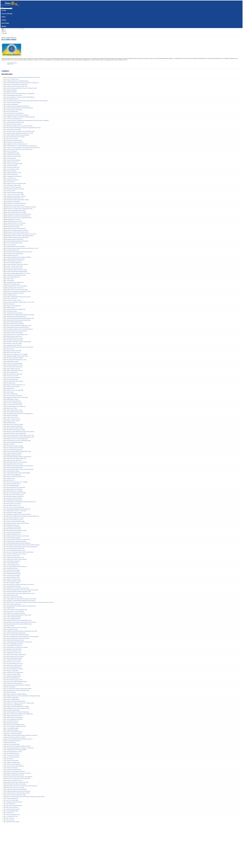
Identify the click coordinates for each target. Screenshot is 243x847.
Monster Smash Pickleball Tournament (14, 658)
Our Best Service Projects (12, 165)
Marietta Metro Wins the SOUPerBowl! (15, 239)
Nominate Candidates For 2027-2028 (14, 715)
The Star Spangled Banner (12, 485)
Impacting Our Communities (12, 722)
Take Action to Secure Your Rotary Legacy (15, 494)
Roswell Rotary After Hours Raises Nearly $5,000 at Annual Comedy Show (22, 785)
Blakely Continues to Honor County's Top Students (17, 289)
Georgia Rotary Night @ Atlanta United (15, 287)
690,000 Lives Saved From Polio (13, 579)
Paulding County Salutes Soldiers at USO (15, 198)
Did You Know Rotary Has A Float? (14, 651)
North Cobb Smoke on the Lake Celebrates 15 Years (17, 86)
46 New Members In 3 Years (13, 169)
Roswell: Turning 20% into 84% (13, 129)
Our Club (4, 10)
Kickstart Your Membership (12, 104)
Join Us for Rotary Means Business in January (16, 550)
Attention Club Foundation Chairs (13, 676)
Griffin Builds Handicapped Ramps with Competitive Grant (18, 509)
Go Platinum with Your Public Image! (14, 683)
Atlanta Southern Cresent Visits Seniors (15, 260)
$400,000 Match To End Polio (13, 153)
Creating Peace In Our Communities (14, 659)
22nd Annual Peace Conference (13, 471)
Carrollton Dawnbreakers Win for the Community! (17, 269)
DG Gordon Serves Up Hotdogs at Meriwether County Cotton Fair (20, 584)
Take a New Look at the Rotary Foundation (15, 507)
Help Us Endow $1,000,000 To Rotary (14, 805)
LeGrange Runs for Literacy (12, 629)
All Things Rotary (10, 280)
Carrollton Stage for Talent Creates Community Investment (19, 214)
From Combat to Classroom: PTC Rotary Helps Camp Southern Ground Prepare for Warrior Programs (27, 100)
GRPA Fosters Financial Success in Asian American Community (20, 125)
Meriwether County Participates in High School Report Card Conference (21, 622)
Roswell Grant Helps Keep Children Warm (15, 548)
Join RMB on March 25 (12, 295)
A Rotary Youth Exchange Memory (14, 616)
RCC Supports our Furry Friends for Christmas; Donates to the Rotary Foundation (23, 544)
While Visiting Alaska (11, 692)
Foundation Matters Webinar (12, 562)
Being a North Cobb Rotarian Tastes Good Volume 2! (17, 778)
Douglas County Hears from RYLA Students (16, 521)
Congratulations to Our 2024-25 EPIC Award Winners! (18, 115)
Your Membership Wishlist (12, 568)
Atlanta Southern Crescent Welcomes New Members (17, 647)
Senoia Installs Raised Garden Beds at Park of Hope (17, 241)
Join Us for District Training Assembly (14, 242)
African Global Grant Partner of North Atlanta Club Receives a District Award (22, 82)
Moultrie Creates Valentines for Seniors (15, 268)
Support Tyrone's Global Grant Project (14, 665)
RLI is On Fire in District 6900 (13, 744)
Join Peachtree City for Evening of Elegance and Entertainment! (19, 776)
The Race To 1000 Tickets (12, 767)
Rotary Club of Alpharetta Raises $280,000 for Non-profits (19, 291)
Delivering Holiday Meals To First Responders (16, 487)
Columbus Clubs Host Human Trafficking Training (17, 271)
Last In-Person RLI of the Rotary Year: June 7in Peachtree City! (20, 149)
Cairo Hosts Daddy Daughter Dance (14, 262)
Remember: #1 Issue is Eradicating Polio (15, 253)
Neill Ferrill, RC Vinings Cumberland (14, 512)
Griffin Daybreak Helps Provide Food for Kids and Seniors (18, 791)
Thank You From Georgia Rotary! (14, 160)
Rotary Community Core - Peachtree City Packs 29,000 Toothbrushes (20, 97)
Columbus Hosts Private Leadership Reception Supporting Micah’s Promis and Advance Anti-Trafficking (28, 120)
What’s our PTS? (10, 278)
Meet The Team (10, 758)
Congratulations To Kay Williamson (14, 176)
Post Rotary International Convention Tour (15, 496)
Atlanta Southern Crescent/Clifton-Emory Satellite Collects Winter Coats (21, 501)
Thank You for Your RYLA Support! (14, 124)
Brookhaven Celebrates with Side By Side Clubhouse (18, 237)
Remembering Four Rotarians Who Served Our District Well (19, 514)
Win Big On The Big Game (12, 379)
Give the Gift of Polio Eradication (13, 537)
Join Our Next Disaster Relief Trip (13, 377)
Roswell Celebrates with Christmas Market (15, 323)
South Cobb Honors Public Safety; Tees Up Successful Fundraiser (20, 107)
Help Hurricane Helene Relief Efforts (14, 649)
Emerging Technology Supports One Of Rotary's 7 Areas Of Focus (20, 748)
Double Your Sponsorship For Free (14, 764)
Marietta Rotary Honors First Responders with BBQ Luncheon (19, 624)
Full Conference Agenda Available (14, 185)
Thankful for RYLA (11, 607)
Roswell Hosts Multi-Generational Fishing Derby (17, 530)
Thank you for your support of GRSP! (14, 163)
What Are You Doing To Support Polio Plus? (16, 724)
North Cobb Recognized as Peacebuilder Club (16, 309)
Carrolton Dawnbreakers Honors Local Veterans (16, 553)
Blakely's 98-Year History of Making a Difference (17, 694)
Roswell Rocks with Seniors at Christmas (15, 339)
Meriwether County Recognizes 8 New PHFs (16, 429)
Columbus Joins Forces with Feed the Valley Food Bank (18, 793)
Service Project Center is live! (13, 721)
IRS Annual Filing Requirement (13, 677)
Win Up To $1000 (10, 625)
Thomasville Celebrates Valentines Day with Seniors (17, 264)
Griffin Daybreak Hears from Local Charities (16, 246)
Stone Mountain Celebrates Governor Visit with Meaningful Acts (20, 329)
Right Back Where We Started (13, 525)
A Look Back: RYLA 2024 (11, 816)
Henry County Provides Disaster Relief (15, 597)
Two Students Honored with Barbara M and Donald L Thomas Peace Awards (22, 248)
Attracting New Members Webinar (14, 674)
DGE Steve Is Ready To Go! (13, 162)
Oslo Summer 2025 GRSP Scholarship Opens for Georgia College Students (22, 546)
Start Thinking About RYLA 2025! (14, 505)
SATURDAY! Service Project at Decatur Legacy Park (18, 588)
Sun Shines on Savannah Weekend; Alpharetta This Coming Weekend (21, 600)
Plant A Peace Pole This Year (12, 807)
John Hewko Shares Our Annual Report (15, 491)
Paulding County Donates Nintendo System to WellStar (18, 706)
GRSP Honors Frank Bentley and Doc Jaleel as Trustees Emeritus (20, 347)
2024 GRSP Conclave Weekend (12, 821)
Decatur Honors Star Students (13, 226)
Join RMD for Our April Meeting (13, 201)
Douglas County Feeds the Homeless (14, 140)
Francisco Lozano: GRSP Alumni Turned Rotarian (17, 681)
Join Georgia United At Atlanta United (14, 374)
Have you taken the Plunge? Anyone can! (15, 519)
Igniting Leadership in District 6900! (14, 350)
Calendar (4, 20)
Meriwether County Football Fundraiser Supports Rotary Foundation (20, 314)
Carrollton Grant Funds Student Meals (14, 109)
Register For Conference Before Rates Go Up (16, 384)
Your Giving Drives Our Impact (13, 575)
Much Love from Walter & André (13, 814)
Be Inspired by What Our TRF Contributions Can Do (18, 232)
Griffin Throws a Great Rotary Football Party (16, 613)
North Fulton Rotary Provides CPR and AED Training (17, 327)
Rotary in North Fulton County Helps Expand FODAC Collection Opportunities (23, 636)
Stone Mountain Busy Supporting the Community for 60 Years (19, 133)
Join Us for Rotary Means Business (14, 604)
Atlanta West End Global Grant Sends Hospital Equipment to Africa (20, 318)
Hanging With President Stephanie (14, 573)
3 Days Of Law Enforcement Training (14, 363)
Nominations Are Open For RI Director (14, 802)
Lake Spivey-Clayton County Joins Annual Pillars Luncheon (19, 217)
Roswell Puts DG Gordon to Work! (14, 528)
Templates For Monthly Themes (13, 762)
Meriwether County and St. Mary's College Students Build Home (20, 235)
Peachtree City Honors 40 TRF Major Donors (16, 228)
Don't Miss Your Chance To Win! (13, 352)
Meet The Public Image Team (12, 98)
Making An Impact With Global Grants (14, 370)
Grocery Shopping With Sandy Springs (14, 719)
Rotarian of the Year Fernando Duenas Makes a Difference (18, 746)
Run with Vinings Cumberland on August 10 (16, 771)
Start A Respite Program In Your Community (16, 136)
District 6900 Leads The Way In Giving (15, 365)
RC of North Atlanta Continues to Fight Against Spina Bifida (19, 688)
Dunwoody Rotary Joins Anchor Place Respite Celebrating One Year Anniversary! (23, 77)
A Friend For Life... (10, 812)
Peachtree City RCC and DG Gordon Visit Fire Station (18, 536)
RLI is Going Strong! (11, 686)
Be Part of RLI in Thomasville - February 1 (15, 518)
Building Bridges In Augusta (12, 361)
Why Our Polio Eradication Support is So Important (17, 230)
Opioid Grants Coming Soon (13, 179)
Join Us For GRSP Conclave (13, 79)
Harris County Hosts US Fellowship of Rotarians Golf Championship (20, 93)
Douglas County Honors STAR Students (15, 293)
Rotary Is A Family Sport (12, 151)
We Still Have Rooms (11, 383)
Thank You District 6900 (12, 90)
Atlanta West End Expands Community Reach (16, 633)
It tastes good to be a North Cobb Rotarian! (15, 766)
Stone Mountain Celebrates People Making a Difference (18, 199)
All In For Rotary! (10, 388)
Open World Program (10, 803)
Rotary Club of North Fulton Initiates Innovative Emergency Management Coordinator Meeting (25, 796)
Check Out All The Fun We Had (13, 154)
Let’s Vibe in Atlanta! (11, 244)
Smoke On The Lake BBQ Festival (14, 305)
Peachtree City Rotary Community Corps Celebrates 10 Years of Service (21, 233)
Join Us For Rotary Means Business (14, 667)
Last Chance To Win (11, 190)
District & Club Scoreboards (12, 760)
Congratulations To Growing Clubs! (14, 652)
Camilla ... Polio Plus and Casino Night (15, 266)
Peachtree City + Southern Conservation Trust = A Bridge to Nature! (20, 703)
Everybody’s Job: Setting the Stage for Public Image (17, 84)
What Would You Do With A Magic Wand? (16, 749)
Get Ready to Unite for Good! (13, 250)
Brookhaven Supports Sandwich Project (15, 332)
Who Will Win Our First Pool (13, 753)
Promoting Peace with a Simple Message (15, 142)
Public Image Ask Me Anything (13, 570)
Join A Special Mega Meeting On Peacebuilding (16, 492)
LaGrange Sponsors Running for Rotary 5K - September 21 (19, 685)
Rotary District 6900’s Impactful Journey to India (16, 359)
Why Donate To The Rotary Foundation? (15, 357)
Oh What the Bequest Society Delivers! (14, 95)
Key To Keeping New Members (13, 582)
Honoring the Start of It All (12, 255)
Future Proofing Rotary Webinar (13, 577)
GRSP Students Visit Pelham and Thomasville (16, 203)
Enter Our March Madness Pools (13, 277)
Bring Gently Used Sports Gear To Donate (15, 188)
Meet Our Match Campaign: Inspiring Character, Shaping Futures (20, 713)
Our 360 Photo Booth (11, 158)
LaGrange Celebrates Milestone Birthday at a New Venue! (18, 273)
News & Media (5, 23)
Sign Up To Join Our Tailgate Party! (14, 187)
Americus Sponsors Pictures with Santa (14, 313)
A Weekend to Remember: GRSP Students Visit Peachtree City (19, 642)
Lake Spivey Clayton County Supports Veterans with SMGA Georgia (21, 131)
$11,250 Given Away (11, 178)
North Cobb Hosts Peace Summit (13, 586)
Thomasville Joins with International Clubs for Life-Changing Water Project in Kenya (24, 127)
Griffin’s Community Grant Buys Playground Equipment (18, 135)
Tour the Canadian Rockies (12, 372)
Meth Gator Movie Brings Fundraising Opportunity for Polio (19, 591)
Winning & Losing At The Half (13, 386)
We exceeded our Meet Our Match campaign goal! (17, 566)
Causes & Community (7, 13)
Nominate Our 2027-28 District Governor (15, 672)
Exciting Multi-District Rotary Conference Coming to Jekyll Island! (20, 469)
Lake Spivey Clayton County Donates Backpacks (17, 789)
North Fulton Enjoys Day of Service (14, 221)
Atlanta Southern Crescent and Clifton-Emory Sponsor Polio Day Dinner (21, 598)
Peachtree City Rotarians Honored (14, 534)
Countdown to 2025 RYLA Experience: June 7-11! (17, 144)
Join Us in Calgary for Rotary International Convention (18, 634)
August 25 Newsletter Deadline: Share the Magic (16, 794)
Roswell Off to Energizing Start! (13, 710)
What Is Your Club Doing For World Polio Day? (16, 654)
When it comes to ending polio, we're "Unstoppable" (17, 354)
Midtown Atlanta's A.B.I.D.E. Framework (15, 656)
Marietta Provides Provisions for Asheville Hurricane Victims (19, 620)
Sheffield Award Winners (12, 91)
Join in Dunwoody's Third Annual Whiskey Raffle (17, 609)
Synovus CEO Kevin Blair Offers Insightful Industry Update (19, 325)
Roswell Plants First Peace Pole (14, 740)
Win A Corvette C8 (10, 818)
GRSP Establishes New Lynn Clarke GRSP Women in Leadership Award (22, 145)
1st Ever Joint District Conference (13, 809)
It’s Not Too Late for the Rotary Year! (14, 118)
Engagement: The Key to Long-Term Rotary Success (17, 334)
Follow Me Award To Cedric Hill (13, 156)
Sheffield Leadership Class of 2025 (14, 172)
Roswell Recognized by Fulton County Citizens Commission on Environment (22, 589)
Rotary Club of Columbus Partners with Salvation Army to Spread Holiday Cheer (23, 516)
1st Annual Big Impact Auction (13, 564)
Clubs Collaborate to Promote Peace (14, 532)
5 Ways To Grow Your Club (12, 375)
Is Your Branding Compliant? (13, 728)
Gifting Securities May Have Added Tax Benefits (17, 559)
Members (4, 26)
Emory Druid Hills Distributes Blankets (15, 322)
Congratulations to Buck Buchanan (14, 527)
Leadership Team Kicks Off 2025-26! (14, 345)
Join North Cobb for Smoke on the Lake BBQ (16, 212)
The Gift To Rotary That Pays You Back (15, 668)
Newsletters (3, 31)
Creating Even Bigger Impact (12, 697)
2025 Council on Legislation (12, 138)
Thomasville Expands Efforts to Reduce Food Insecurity (18, 638)
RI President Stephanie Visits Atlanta (14, 751)
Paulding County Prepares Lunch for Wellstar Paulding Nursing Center (21, 116)
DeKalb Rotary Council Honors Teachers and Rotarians (18, 215)
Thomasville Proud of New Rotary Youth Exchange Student (19, 320)
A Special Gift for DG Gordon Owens (14, 645)
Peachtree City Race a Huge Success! (14, 336)
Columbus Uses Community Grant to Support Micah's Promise (20, 208)
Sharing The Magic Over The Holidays (14, 489)
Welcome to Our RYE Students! (13, 699)
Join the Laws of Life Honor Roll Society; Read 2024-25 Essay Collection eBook (23, 147)
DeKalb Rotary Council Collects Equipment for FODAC (18, 708)
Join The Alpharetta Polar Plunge (13, 618)
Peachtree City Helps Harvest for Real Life (15, 775)
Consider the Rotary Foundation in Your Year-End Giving (18, 539)
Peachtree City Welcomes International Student (16, 701)
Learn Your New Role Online (12, 800)
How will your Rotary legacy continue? (14, 679)
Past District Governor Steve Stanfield (14, 498)
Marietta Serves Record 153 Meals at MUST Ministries (18, 523)
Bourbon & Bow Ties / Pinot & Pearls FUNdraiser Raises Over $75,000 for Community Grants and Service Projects (30, 602)
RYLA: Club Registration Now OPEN (14, 643)
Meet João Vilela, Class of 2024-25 (14, 503)
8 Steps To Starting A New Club (13, 368)
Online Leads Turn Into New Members (14, 731)
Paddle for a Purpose (11, 307)
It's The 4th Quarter (11, 181)
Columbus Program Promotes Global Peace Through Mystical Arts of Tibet (22, 631)
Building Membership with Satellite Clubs (15, 282)
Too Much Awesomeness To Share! (14, 300)
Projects (4, 17)
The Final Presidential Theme (12, 811)
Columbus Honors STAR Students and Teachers (16, 275)
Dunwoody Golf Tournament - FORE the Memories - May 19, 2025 (20, 302)
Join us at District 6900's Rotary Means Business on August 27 (20, 739)
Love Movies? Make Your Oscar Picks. (14, 366)
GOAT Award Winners (11, 170)
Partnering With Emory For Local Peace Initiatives (17, 286)
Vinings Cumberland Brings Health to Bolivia (16, 210)
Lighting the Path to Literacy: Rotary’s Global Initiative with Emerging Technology (23, 695)
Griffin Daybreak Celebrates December (14, 500)
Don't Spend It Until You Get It (13, 755)
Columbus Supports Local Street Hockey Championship (18, 712)
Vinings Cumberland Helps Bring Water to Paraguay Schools (19, 615)
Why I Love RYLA (11, 348)
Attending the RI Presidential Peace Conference (16, 196)
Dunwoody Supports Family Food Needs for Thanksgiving (18, 543)
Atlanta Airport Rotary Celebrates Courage (15, 122)
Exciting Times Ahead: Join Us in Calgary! (15, 787)
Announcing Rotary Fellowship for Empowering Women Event (19, 251)
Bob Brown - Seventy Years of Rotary (14, 343)
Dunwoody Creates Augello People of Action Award (17, 782)
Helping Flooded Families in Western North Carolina (17, 356)
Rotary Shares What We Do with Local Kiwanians (17, 330)
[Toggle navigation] (18, 5)
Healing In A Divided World (12, 670)
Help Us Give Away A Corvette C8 (14, 661)
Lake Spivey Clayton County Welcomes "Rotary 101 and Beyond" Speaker (22, 88)
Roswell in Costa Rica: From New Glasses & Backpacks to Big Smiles (21, 207)
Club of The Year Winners (12, 174)
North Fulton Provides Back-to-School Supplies (16, 784)
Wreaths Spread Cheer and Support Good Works (16, 541)
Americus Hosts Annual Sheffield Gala (14, 704)
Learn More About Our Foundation (14, 102)
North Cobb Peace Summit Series (13, 561)
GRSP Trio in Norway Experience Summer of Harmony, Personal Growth (22, 735)
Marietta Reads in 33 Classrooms (14, 219)
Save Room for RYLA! (11, 742)
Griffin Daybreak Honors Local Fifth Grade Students (17, 81)
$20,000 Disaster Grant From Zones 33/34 (15, 557)
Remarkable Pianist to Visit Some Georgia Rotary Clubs (18, 690)
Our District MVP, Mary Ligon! (13, 167)
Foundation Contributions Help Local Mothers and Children (19, 257)
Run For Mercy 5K (10, 304)
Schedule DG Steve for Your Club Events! (15, 113)
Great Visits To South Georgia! (13, 284)
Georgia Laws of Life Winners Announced (16, 205)
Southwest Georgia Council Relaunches (15, 717)
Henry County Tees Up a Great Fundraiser (15, 611)
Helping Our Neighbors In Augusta (14, 580)
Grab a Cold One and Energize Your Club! (15, 640)
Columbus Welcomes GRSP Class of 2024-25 (17, 737)
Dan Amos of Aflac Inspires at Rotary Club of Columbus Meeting (20, 552)
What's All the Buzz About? (12, 595)
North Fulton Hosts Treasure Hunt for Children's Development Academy (21, 606)
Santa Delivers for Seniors (12, 311)
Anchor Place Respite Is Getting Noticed (15, 192)
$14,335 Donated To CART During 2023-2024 (16, 726)
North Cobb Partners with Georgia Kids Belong (16, 316)
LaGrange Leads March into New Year (15, 780)
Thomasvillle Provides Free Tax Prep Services (16, 223)
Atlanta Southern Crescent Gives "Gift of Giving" (16, 510)
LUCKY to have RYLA (12, 298)
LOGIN (2, 7)
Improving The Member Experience (14, 769)
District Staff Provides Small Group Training (16, 259)
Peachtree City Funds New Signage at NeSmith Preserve (18, 106)
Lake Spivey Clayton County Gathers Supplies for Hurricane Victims (21, 593)
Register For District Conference (13, 571)
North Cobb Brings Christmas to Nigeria (15, 338)
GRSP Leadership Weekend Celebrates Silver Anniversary (19, 296)
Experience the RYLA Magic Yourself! (15, 224)
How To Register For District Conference (15, 381)
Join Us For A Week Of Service (13, 555)
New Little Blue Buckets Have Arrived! (15, 663)
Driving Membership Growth (12, 798)
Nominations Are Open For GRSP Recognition (16, 183)
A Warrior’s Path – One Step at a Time (14, 194)
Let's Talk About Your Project (13, 757)
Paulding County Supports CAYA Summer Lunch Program (19, 773)
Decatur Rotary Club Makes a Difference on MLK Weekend (19, 341)
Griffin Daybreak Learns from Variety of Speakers (17, 627)
